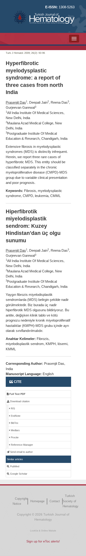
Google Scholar (18, 473)
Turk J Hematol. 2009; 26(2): (22, 52)
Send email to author (21, 452)
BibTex (14, 423)
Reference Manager (21, 444)
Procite (14, 437)
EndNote (15, 415)
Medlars (15, 430)
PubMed (14, 466)
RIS (12, 408)
